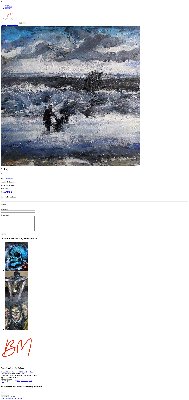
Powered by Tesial (16, 398)
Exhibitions (8, 7)
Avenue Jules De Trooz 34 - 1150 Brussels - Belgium (17, 372)
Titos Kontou (9, 178)
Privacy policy (5, 398)
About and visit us (12, 25)
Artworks (8, 8)
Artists (7, 5)
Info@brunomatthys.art (24, 381)
